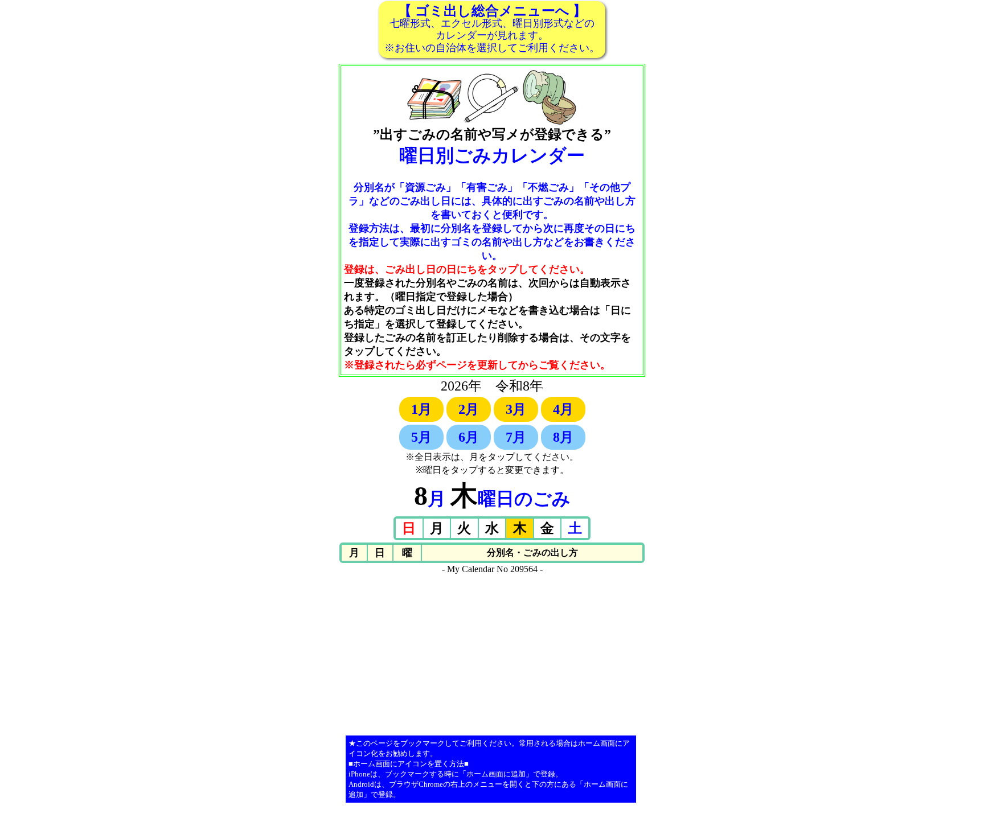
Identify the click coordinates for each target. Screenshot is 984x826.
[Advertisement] (492, 654)
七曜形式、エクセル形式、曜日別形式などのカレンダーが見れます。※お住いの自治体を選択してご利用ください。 (492, 28)
